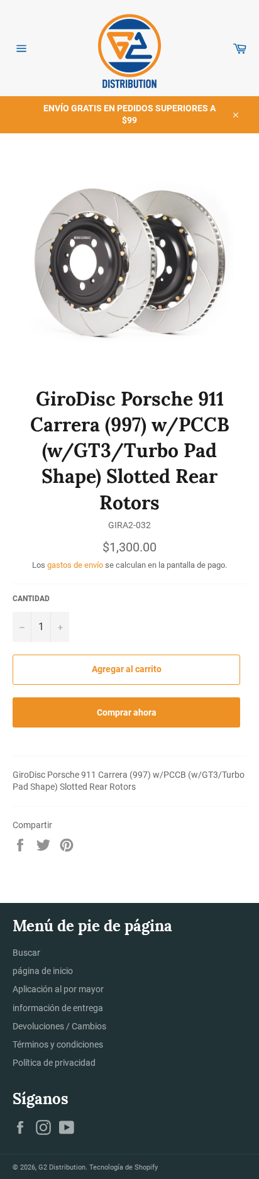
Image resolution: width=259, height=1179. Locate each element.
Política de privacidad (54, 1063)
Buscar (26, 953)
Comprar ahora (127, 712)
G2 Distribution (61, 1167)
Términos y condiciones (58, 1044)
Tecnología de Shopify (123, 1167)
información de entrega (58, 1008)
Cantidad (31, 598)
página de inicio (43, 971)
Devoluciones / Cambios (59, 1026)
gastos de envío (75, 565)
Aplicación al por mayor (58, 989)
